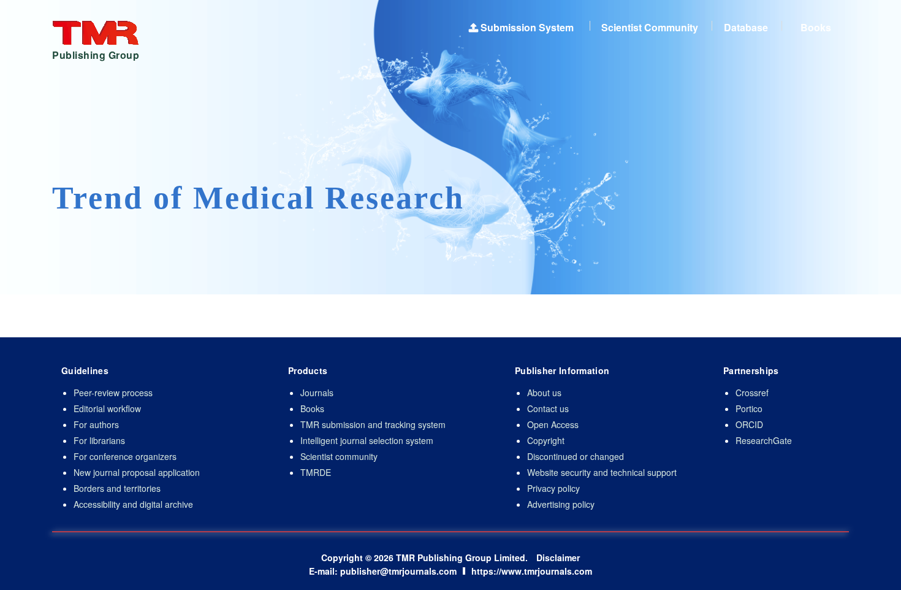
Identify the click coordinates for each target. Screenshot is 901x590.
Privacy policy (553, 488)
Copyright (546, 440)
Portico (749, 408)
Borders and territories (117, 488)
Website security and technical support (602, 472)
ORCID (749, 424)
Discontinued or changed (575, 456)
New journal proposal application (137, 472)
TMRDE (315, 472)
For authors (96, 424)
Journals (316, 392)
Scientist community (339, 456)
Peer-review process (113, 392)
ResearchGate (764, 440)
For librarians (99, 440)
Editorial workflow (107, 408)
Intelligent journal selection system (366, 440)
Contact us (548, 408)
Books (312, 408)
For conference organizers (125, 456)
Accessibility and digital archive (133, 504)
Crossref (752, 392)
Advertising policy (561, 504)
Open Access (553, 424)
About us (544, 392)
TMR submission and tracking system (373, 424)
